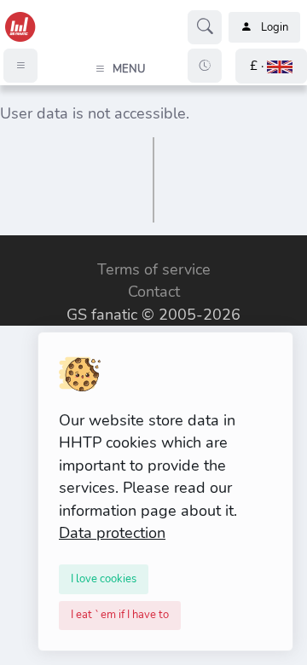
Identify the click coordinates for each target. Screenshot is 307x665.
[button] (271, 66)
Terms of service (154, 269)
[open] (14, 248)
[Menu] (20, 66)
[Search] (205, 27)
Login (274, 27)
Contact (154, 291)
